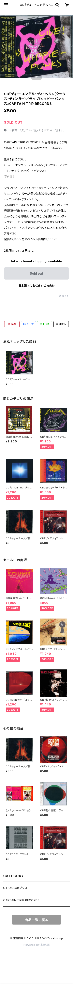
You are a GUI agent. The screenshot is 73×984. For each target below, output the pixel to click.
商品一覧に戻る (36, 920)
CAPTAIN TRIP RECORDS (21, 900)
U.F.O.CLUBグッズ (15, 888)
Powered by (32, 944)
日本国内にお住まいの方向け (36, 285)
